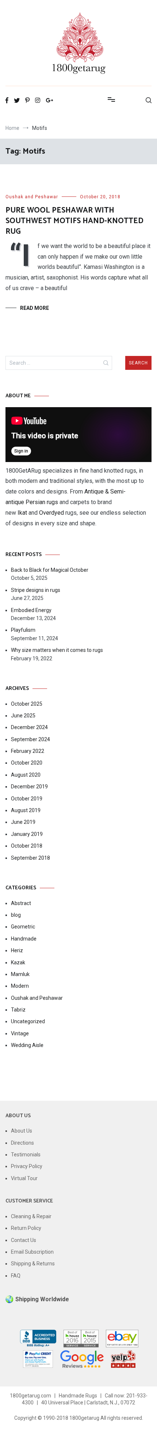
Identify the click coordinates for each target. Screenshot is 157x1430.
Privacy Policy (26, 1166)
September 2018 (30, 858)
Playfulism (23, 630)
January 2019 (27, 834)
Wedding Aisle (27, 1045)
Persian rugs (41, 502)
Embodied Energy (31, 610)
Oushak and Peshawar (31, 196)
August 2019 (26, 810)
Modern (20, 986)
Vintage (20, 1033)
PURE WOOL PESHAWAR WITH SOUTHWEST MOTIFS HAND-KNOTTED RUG (74, 221)
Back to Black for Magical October (49, 570)
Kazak (18, 962)
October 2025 (26, 704)
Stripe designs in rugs (35, 590)
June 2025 (23, 715)
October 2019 (26, 799)
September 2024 (30, 739)
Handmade (24, 939)
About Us (21, 1131)
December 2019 (29, 786)
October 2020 (26, 763)
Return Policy (26, 1228)
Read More (34, 308)
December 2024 (29, 727)
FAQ (15, 1276)
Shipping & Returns (33, 1263)
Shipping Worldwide (42, 1299)
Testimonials (26, 1154)
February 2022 (27, 751)
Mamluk (20, 974)
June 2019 (23, 822)
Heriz (17, 950)
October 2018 (26, 846)
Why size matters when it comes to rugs (57, 650)
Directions (22, 1143)
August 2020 (26, 775)
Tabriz (18, 1010)
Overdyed (51, 512)
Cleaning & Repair (31, 1216)
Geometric (23, 927)
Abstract (21, 903)
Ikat (22, 512)
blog (16, 915)
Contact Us (23, 1240)
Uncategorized (28, 1021)
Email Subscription (32, 1252)
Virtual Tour (24, 1178)
